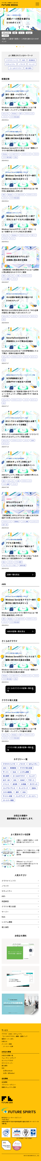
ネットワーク (23, 788)
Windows (14, 113)
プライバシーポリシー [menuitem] (9, 1085)
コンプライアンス (23, 316)
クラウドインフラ (12, 60)
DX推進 (23, 784)
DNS (15, 33)
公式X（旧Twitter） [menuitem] (9, 1073)
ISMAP (32, 440)
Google (29, 33)
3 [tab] (24, 47)
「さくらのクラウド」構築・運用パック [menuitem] (14, 1036)
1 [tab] (17, 47)
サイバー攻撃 (7, 796)
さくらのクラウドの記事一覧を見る (20, 689)
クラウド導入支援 (14, 117)
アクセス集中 (18, 562)
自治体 (15, 784)
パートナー (32, 796)
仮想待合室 (22, 565)
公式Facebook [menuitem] (7, 1071)
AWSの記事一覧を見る (16, 631)
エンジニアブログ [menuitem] (7, 1060)
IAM (18, 276)
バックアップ (34, 521)
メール (21, 33)
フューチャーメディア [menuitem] (9, 1058)
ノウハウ (5, 35)
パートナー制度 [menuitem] (7, 1044)
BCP (21, 113)
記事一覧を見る (13, 574)
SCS (4, 319)
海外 (17, 792)
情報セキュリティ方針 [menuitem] (9, 1087)
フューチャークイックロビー (10, 565)
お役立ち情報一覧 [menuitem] (7, 1055)
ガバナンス (33, 316)
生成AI (34, 788)
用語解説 (32, 60)
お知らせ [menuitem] (4, 1041)
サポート (33, 235)
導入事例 (28, 68)
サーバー (12, 238)
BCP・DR (5, 525)
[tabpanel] (20, 26)
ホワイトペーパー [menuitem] (7, 1063)
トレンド (32, 64)
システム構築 (6, 279)
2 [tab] (20, 47)
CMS (14, 780)
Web (4, 562)
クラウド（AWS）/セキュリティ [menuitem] (12, 1034)
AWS (23, 60)
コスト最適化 (7, 792)
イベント (6, 784)
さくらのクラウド (16, 68)
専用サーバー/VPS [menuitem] (7, 1039)
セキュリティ (6, 33)
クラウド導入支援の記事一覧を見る (20, 748)
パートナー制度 (8, 800)
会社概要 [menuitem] (4, 1082)
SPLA (15, 157)
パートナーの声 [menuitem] (8, 1046)
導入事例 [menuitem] (4, 1066)
